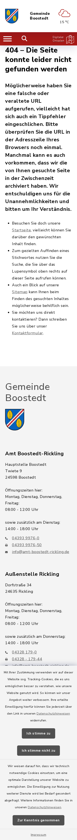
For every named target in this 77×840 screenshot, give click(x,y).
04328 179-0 (24, 652)
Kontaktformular (27, 333)
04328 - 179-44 (27, 659)
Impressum (38, 835)
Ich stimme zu (38, 733)
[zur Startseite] (11, 16)
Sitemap (20, 291)
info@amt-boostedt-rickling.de (40, 551)
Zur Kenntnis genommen (38, 820)
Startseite (21, 230)
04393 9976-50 (27, 544)
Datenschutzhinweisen (53, 714)
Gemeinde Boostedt (40, 16)
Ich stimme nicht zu (38, 750)
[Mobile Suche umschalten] (24, 38)
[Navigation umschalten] (7, 39)
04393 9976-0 (25, 538)
